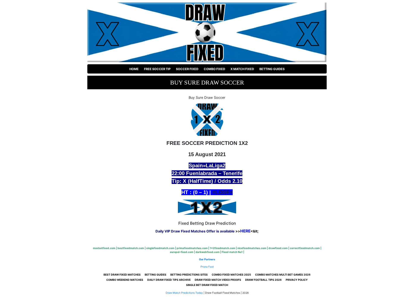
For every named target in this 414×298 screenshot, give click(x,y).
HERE (245, 231)
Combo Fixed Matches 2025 (231, 274)
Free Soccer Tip (157, 69)
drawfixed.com (278, 248)
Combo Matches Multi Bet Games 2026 (282, 274)
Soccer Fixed (187, 69)
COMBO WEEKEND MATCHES (124, 279)
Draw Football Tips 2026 (263, 279)
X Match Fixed (242, 69)
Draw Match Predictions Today (184, 292)
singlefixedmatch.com (160, 248)
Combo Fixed (214, 69)
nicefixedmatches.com (251, 248)
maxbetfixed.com (104, 248)
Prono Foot (207, 266)
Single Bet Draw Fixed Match (207, 285)
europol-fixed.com (181, 252)
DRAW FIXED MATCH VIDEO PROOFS (218, 279)
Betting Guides (272, 69)
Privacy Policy (297, 279)
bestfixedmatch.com (131, 248)
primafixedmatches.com (192, 248)
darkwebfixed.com (208, 252)
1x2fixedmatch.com (222, 248)
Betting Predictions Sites (189, 274)
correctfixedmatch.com (305, 248)
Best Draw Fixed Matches (122, 274)
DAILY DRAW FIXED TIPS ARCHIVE (169, 279)
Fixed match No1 (232, 252)
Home (134, 69)
